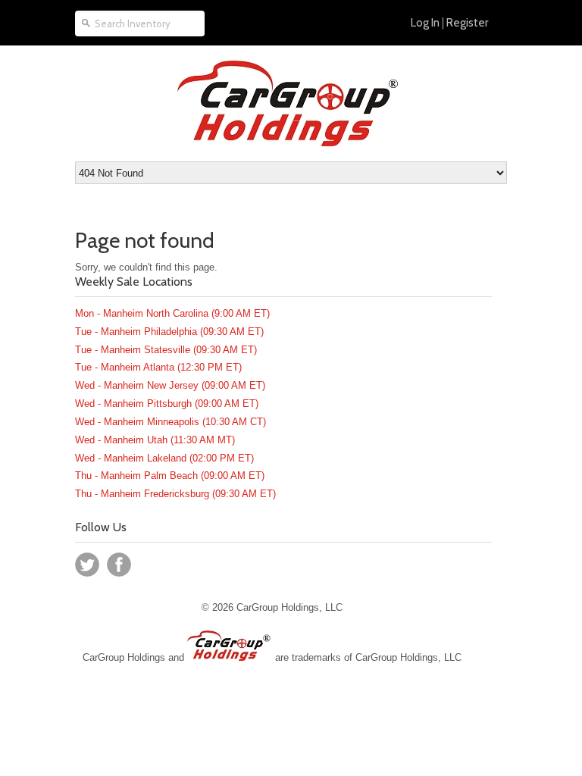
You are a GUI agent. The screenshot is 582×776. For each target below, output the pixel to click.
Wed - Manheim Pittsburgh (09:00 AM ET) (166, 403)
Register (467, 23)
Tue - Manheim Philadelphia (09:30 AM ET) (169, 331)
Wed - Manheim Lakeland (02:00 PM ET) (164, 458)
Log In (425, 23)
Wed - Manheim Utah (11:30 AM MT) (155, 440)
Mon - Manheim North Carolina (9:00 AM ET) (172, 313)
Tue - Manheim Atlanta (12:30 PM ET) (158, 367)
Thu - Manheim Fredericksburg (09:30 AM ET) (175, 493)
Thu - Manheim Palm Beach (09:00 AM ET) (169, 475)
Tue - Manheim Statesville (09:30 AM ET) (166, 349)
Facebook (119, 564)
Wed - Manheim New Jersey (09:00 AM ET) (170, 385)
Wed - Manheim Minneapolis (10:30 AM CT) (170, 421)
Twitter (87, 564)
